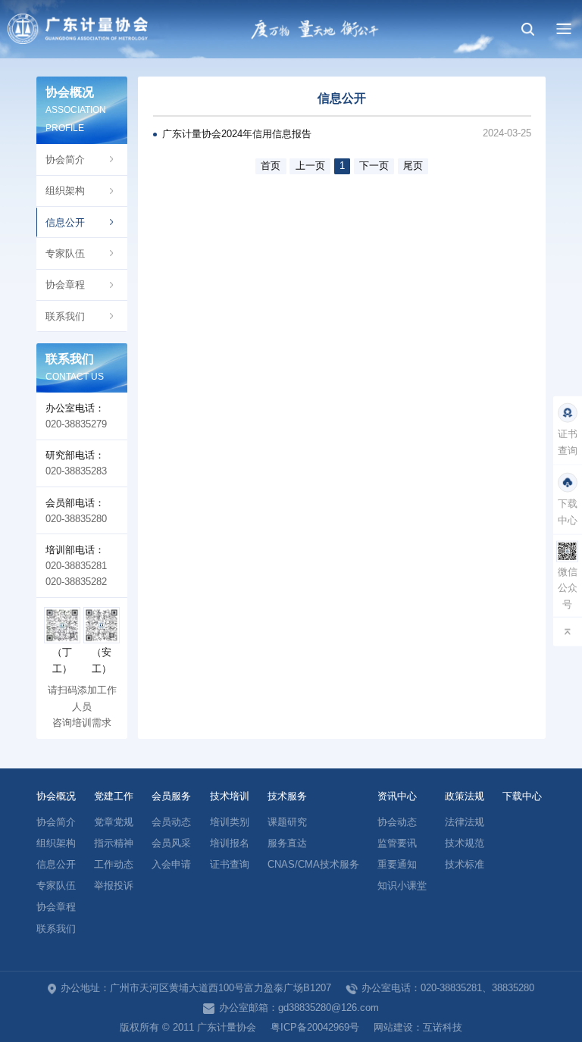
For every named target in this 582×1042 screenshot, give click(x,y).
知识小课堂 (402, 886)
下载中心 (522, 796)
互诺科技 (442, 1027)
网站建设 (393, 1027)
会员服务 (171, 796)
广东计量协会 (78, 29)
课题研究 (287, 822)
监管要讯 (397, 843)
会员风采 (171, 843)
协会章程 (65, 284)
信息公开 (65, 222)
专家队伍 (65, 253)
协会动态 (397, 822)
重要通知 (397, 864)
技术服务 (287, 796)
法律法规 (464, 822)
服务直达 (287, 843)
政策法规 (464, 796)
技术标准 (464, 864)
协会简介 (65, 159)
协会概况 (56, 796)
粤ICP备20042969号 (315, 1027)
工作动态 (113, 864)
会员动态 (171, 822)
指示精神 (113, 843)
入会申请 (171, 864)
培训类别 (229, 822)
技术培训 (229, 796)
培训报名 (229, 843)
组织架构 (65, 190)
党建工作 (113, 796)
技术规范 (464, 843)
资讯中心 (397, 796)
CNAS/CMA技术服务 (313, 864)
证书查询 (229, 864)
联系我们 (65, 316)
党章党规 (113, 822)
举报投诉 (113, 886)
